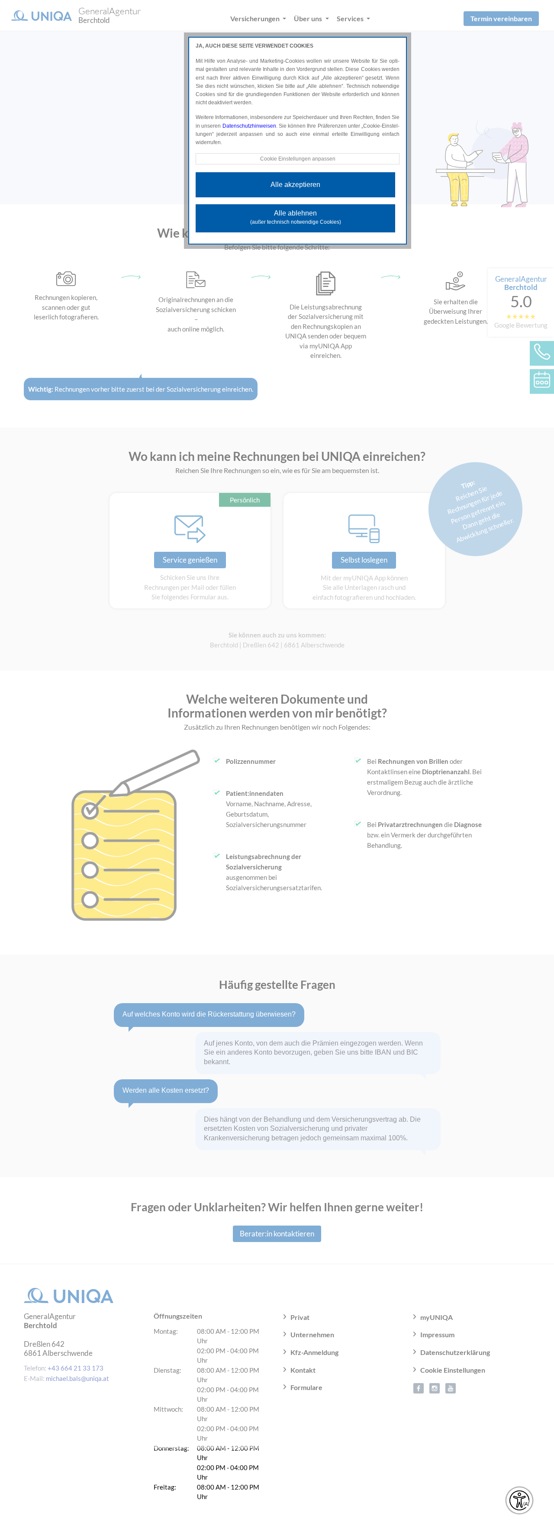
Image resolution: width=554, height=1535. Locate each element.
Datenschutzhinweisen (249, 126)
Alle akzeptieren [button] (295, 184)
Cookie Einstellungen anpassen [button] (297, 159)
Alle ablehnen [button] (295, 217)
